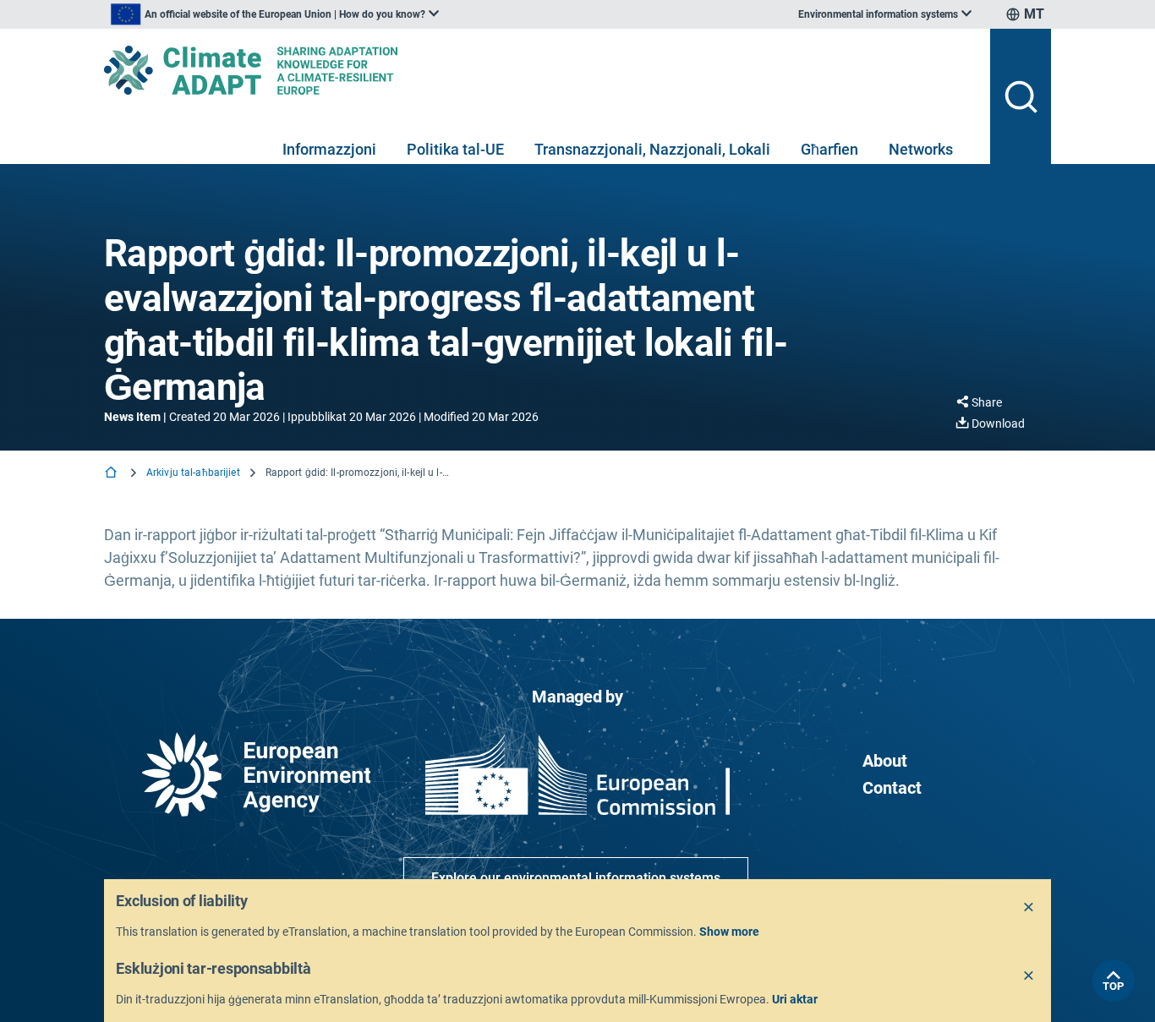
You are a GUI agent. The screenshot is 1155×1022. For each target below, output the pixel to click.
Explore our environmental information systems (575, 878)
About (884, 761)
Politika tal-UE (455, 149)
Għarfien (829, 149)
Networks (921, 149)
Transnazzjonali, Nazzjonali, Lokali (652, 149)
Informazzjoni (329, 149)
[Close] (1029, 908)
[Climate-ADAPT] (540, 70)
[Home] (112, 474)
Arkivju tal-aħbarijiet (193, 472)
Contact (892, 788)
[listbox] (275, 14)
